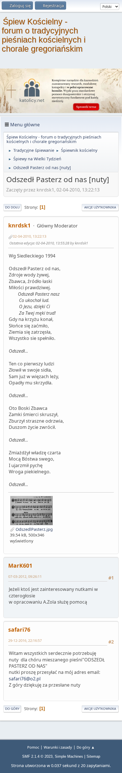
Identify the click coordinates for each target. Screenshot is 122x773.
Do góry (12, 708)
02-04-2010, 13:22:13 (29, 236)
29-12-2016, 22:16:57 (25, 640)
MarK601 (20, 565)
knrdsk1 (19, 225)
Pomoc (33, 747)
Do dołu (12, 207)
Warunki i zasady (58, 747)
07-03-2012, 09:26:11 (25, 576)
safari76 (19, 629)
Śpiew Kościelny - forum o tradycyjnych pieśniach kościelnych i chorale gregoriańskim (43, 35)
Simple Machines (69, 756)
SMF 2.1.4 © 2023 (37, 756)
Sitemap (93, 756)
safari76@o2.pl (25, 679)
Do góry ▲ (86, 747)
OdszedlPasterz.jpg (33, 529)
